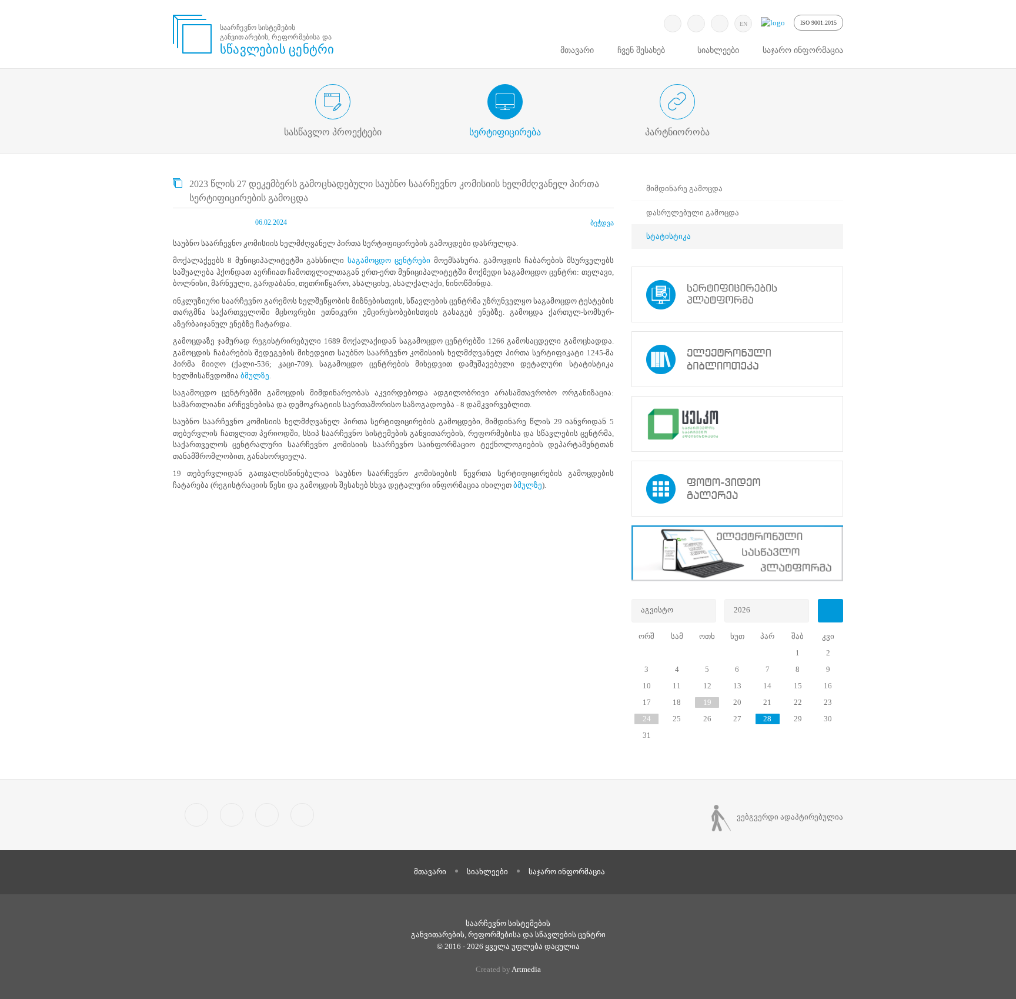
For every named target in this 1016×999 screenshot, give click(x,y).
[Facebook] (696, 23)
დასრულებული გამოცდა (692, 212)
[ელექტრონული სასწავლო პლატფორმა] (737, 553)
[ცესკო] (737, 424)
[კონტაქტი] (302, 815)
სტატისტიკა (668, 236)
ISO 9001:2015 (818, 22)
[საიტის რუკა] (267, 815)
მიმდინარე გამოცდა (684, 188)
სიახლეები (718, 50)
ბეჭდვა (602, 223)
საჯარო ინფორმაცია (803, 50)
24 (647, 718)
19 (707, 702)
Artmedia (526, 969)
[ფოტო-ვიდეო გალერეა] (737, 489)
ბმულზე (254, 375)
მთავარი (577, 50)
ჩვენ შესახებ (641, 50)
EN (743, 24)
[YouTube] (719, 23)
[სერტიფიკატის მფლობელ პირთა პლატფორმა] (737, 294)
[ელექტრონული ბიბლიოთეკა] (737, 359)
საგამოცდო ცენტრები (388, 260)
